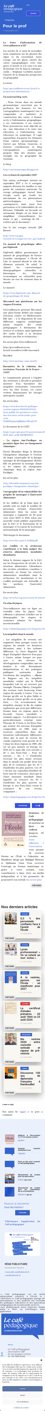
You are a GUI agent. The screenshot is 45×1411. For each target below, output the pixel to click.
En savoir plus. (34, 880)
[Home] (14, 16)
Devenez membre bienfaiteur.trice (29, 1149)
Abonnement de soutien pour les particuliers (29, 1175)
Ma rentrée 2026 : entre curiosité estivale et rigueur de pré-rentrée (30, 1046)
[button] (41, 1360)
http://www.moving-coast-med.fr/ (20, 361)
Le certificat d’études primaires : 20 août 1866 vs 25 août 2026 (30, 1014)
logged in (24, 1112)
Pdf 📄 (37, 805)
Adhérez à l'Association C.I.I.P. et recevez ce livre (29, 1136)
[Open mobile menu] (28, 5)
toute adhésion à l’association (36, 843)
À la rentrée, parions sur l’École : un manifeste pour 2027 (30, 983)
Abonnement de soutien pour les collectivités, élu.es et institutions (29, 1189)
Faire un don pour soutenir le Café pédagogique (29, 1162)
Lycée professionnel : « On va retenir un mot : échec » (30, 953)
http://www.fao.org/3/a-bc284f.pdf (20, 540)
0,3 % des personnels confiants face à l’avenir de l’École (30, 924)
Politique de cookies (21, 1407)
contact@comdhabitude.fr (17, 1272)
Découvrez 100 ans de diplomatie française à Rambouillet (30, 1078)
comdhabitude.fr (13, 1275)
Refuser (22, 1395)
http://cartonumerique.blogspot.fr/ (21, 169)
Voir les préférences (23, 1402)
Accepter (22, 1388)
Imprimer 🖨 (22, 805)
